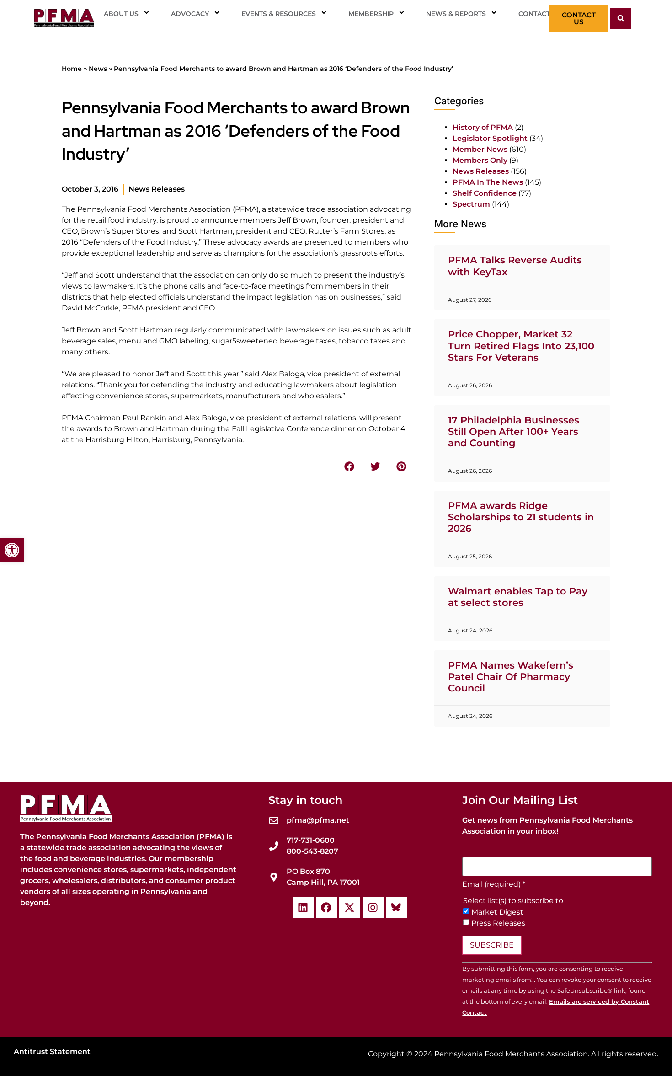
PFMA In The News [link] (488, 182)
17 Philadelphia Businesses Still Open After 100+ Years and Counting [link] (513, 431)
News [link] (98, 68)
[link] (12, 550)
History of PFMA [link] (483, 127)
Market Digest (497, 912)
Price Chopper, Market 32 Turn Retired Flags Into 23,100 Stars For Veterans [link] (521, 345)
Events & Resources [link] (278, 14)
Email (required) (493, 884)
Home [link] (72, 68)
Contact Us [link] (539, 14)
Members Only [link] (480, 160)
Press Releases (498, 923)
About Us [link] (121, 14)
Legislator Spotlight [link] (490, 138)
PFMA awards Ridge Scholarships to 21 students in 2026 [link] (521, 517)
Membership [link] (371, 14)
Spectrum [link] (471, 204)
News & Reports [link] (456, 14)
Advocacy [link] (190, 14)
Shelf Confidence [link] (485, 193)
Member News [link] (480, 149)
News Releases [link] (156, 189)
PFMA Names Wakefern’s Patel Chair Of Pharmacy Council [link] (510, 676)
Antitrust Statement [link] (52, 1051)
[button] (620, 18)
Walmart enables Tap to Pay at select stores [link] (517, 596)
